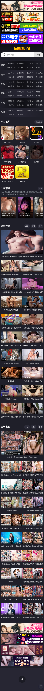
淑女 (33, 427)
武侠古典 (39, 101)
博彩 (3, 65)
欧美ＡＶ (30, 73)
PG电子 (11, 63)
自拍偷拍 (20, 73)
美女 (27, 226)
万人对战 (30, 63)
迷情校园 (11, 105)
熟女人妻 (11, 77)
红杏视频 (11, 114)
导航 (3, 112)
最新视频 (5, 226)
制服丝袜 (11, 86)
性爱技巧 (39, 105)
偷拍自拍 (20, 82)
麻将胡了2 (11, 67)
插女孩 (10, 110)
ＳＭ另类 (39, 77)
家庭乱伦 (20, 101)
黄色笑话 (30, 105)
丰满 (27, 427)
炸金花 (20, 67)
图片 (3, 93)
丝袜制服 (20, 77)
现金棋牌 (30, 67)
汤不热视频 (39, 110)
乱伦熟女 (30, 86)
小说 (3, 102)
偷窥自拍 (11, 91)
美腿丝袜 (11, 95)
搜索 (38, 55)
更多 (40, 226)
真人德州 (20, 63)
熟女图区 (30, 95)
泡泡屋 (20, 114)
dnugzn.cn (22, 49)
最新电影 (5, 426)
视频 (3, 74)
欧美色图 (30, 91)
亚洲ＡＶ (11, 73)
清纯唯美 (20, 95)
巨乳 (33, 226)
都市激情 (11, 101)
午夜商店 (20, 110)
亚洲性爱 (11, 82)
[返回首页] (41, 686)
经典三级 (20, 86)
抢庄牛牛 (39, 67)
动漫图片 (39, 91)
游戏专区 (39, 63)
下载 (40, 188)
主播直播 (30, 77)
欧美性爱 (39, 82)
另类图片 (39, 95)
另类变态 (39, 86)
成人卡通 (30, 82)
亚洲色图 (20, 91)
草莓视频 (30, 110)
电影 (3, 84)
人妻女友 (30, 101)
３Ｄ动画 (39, 73)
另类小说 (20, 105)
